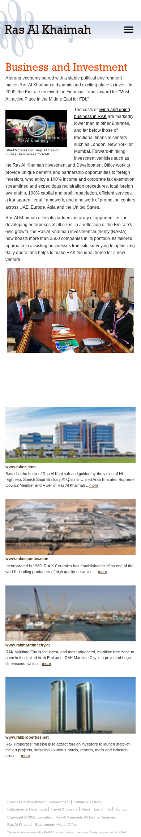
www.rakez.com (20, 467)
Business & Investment (26, 802)
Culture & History (87, 802)
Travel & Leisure (64, 809)
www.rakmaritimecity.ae (28, 645)
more (93, 485)
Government (59, 802)
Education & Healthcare (27, 809)
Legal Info (102, 809)
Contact (121, 809)
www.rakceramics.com (26, 558)
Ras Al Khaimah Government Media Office (42, 824)
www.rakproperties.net (27, 737)
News (85, 809)
